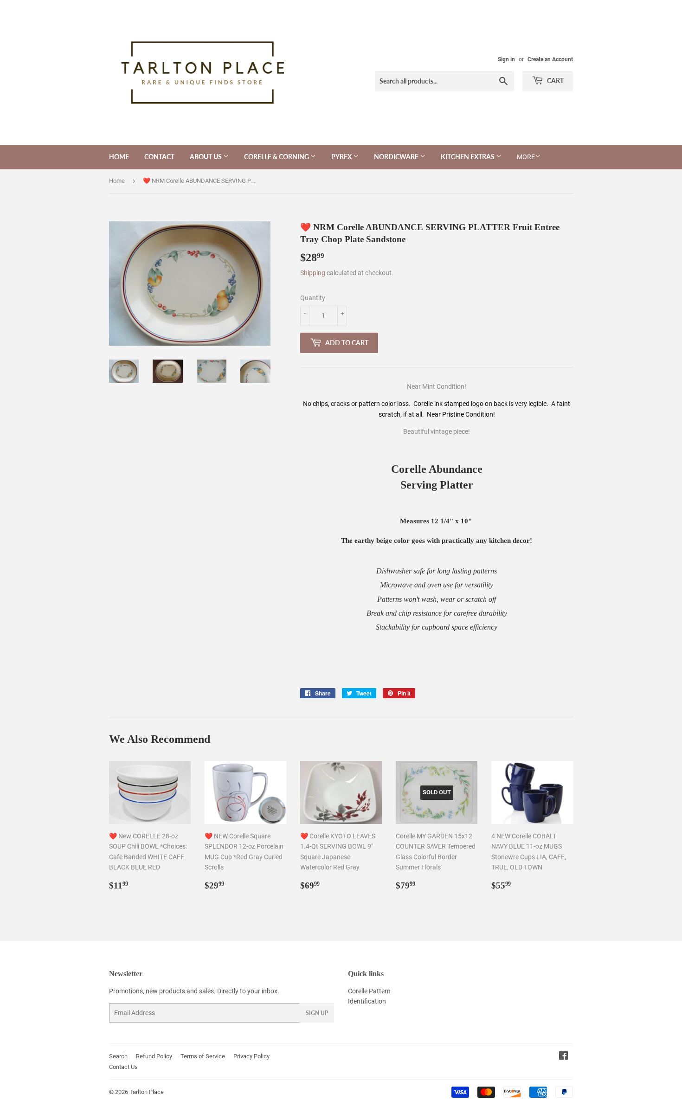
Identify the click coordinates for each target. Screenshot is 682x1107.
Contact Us (123, 1066)
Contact (159, 157)
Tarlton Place (146, 1091)
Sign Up (317, 1013)
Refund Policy (154, 1056)
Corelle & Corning (277, 157)
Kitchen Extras (468, 157)
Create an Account (550, 59)
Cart (555, 80)
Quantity (312, 298)
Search (118, 1056)
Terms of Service (202, 1056)
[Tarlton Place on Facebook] (563, 1057)
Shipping (312, 273)
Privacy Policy (251, 1056)
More (526, 157)
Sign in (506, 59)
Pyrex (342, 157)
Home (119, 157)
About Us (206, 157)
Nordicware (397, 157)
